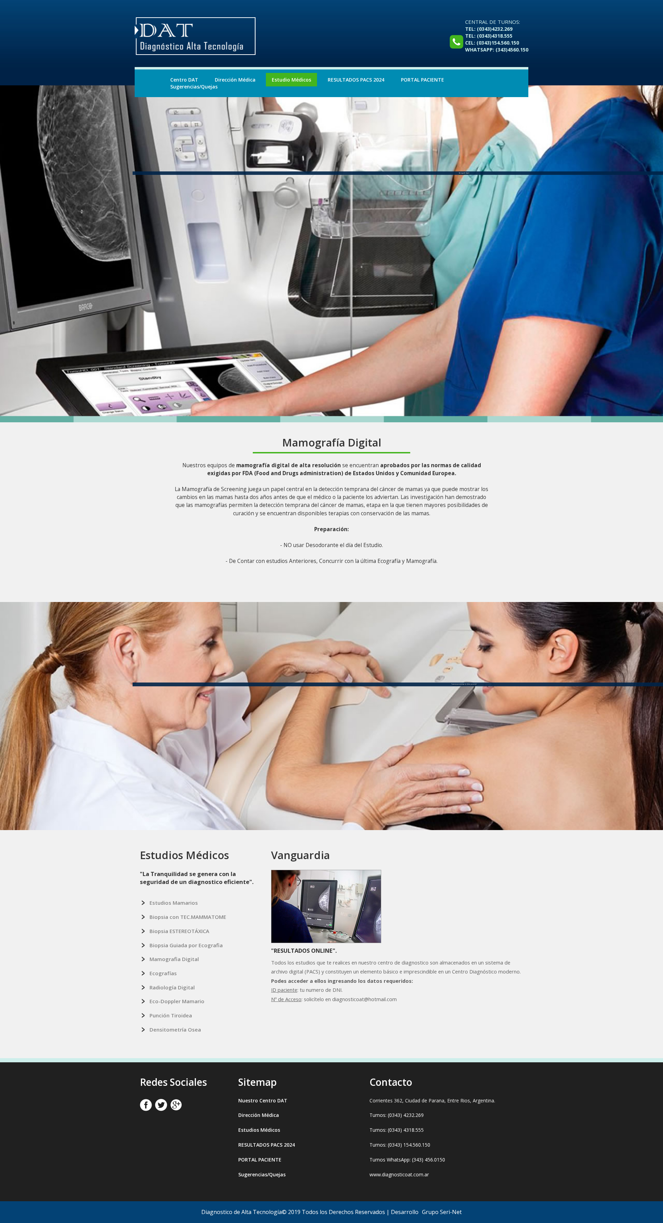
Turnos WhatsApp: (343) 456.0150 (407, 1159)
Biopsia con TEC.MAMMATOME (188, 916)
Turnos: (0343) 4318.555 (396, 1130)
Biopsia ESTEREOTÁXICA (179, 931)
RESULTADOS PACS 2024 (356, 79)
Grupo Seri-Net (442, 1212)
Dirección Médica (235, 79)
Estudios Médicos (259, 1130)
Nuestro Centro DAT (262, 1100)
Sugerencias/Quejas (194, 86)
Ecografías (163, 973)
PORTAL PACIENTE (422, 79)
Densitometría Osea (175, 1029)
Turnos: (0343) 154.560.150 (399, 1144)
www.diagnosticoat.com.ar (399, 1174)
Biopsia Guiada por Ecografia (186, 945)
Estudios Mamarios (174, 902)
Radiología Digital (172, 987)
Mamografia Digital (174, 959)
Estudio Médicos (291, 79)
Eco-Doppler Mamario (177, 1001)
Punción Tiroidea (171, 1015)
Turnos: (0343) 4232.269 (396, 1115)
